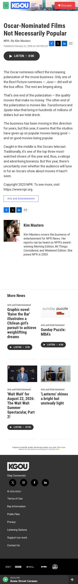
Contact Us (13, 545)
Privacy (11, 522)
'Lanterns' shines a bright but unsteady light (54, 398)
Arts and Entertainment (21, 198)
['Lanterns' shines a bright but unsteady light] (56, 374)
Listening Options (17, 530)
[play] (5, 579)
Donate (66, 5)
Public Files (13, 514)
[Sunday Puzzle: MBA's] (56, 309)
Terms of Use (15, 498)
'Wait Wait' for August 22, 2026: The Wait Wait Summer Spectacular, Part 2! (21, 405)
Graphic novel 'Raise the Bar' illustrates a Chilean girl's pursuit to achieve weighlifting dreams (21, 323)
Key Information (16, 506)
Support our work (17, 537)
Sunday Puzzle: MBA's (53, 332)
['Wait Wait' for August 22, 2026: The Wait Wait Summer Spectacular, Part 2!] (22, 374)
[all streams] (73, 579)
